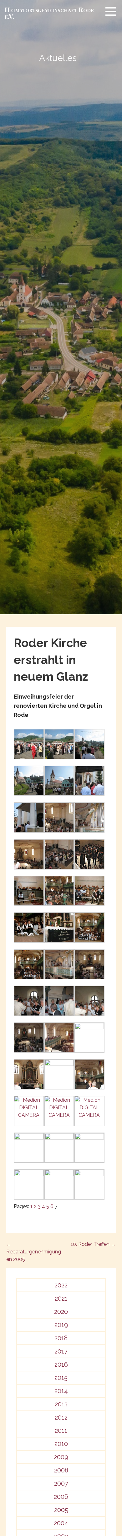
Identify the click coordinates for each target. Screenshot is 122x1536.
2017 (61, 1351)
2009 (61, 1457)
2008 (61, 1470)
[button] (113, 11)
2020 (61, 1311)
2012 (61, 1417)
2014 (61, 1391)
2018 (61, 1338)
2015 (61, 1377)
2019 (61, 1325)
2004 (61, 1523)
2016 (61, 1364)
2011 (61, 1430)
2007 (61, 1483)
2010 (61, 1444)
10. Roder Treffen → (93, 1244)
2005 (61, 1510)
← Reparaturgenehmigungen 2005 (33, 1251)
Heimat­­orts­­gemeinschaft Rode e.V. (49, 12)
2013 (61, 1404)
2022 (61, 1285)
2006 (61, 1496)
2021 (61, 1298)
